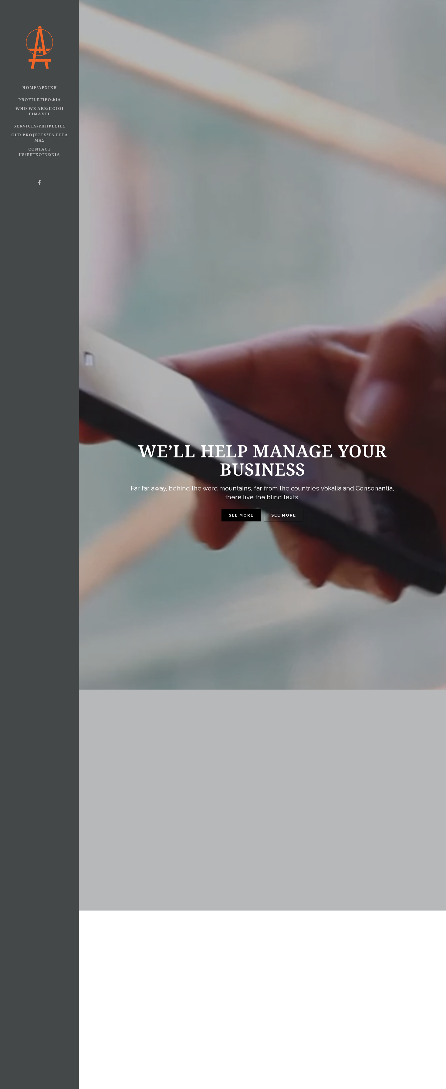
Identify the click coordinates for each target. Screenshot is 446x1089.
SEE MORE (241, 515)
